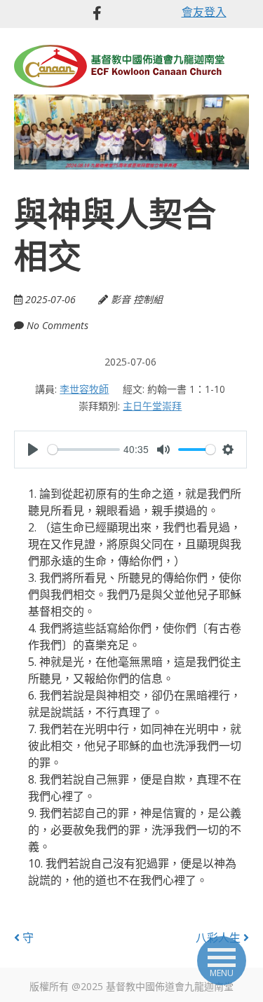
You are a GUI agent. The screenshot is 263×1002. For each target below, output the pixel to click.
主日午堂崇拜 (152, 405)
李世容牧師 (84, 389)
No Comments (57, 325)
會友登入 (204, 12)
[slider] (84, 450)
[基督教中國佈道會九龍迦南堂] (119, 65)
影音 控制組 (137, 299)
